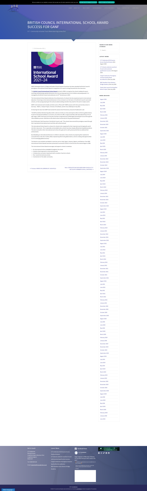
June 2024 (102, 177)
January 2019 (103, 378)
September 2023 (104, 206)
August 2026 (103, 99)
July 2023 (102, 212)
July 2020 (102, 322)
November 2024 (104, 162)
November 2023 (104, 199)
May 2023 (102, 218)
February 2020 (103, 337)
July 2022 (102, 246)
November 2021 (104, 271)
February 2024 (103, 190)
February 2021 (103, 300)
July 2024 (102, 174)
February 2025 (103, 152)
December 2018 (104, 381)
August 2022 (103, 243)
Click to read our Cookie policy (106, 2)
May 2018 (102, 403)
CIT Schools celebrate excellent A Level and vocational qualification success (108, 68)
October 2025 (103, 127)
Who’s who (86, 8)
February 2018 (103, 412)
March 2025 (103, 149)
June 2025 (102, 140)
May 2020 (102, 328)
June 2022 (102, 249)
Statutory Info (109, 8)
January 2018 (103, 416)
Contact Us (125, 8)
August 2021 (103, 281)
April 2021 (102, 293)
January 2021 (103, 303)
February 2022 (103, 262)
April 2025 (102, 146)
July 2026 (102, 102)
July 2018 (102, 397)
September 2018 (104, 390)
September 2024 (104, 168)
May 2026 (102, 105)
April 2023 (102, 221)
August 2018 (103, 394)
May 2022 (102, 253)
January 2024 (103, 193)
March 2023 (103, 224)
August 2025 (103, 134)
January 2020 (103, 340)
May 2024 (102, 181)
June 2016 (102, 419)
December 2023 (104, 196)
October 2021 (103, 275)
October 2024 (103, 165)
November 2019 (104, 347)
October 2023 (103, 202)
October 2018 (103, 387)
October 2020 (103, 312)
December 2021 (104, 268)
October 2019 (103, 350)
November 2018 (104, 384)
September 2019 (104, 353)
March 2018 (103, 409)
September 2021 (104, 278)
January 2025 (103, 155)
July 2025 (102, 137)
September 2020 (104, 315)
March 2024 (103, 187)
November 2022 (104, 237)
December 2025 (104, 121)
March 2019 (103, 372)
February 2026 (103, 115)
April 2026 (102, 108)
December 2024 (104, 159)
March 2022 (103, 259)
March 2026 (103, 112)
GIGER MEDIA (79, 488)
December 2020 (104, 306)
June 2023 (102, 215)
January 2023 (103, 231)
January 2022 (103, 265)
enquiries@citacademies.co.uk (39, 465)
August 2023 (103, 209)
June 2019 (102, 362)
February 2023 (103, 228)
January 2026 (103, 118)
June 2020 (102, 325)
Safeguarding (97, 8)
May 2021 (102, 290)
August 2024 (103, 171)
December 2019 (104, 343)
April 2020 (102, 331)
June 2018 (102, 400)
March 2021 (103, 296)
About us (76, 8)
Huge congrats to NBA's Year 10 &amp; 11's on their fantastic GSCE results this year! (85, 461)
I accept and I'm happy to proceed (88, 2)
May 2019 (102, 365)
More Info (135, 8)
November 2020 (104, 309)
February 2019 (103, 375)
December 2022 (104, 234)
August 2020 (103, 318)
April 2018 (102, 406)
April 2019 (102, 369)
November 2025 (104, 124)
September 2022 (104, 240)
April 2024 (102, 184)
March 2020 (103, 334)
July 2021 (102, 284)
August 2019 (103, 356)
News (118, 8)
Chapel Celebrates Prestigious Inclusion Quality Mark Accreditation (108, 77)
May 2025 (102, 143)
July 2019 (102, 359)
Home (70, 8)
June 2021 (102, 287)
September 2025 (104, 130)
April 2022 (102, 256)
